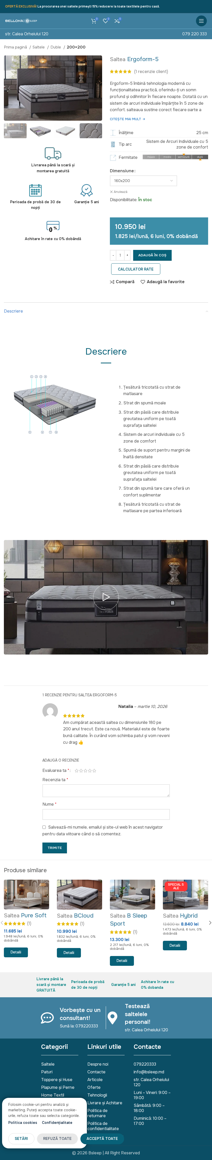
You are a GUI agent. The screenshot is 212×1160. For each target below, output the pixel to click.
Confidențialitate (57, 1122)
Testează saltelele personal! (137, 1014)
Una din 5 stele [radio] (76, 771)
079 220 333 (194, 34)
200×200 (76, 47)
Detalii (16, 952)
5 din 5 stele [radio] (94, 771)
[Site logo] (21, 20)
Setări (21, 1138)
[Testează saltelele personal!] (112, 1017)
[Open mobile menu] (201, 21)
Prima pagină (16, 47)
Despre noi (97, 1064)
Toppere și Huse (56, 1079)
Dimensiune (122, 171)
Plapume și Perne (57, 1087)
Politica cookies (22, 1122)
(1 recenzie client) (151, 71)
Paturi (46, 1072)
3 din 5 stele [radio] (85, 771)
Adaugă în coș (152, 255)
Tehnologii (97, 1095)
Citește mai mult (127, 119)
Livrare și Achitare (104, 1103)
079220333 (145, 1064)
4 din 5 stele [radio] (90, 771)
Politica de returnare (97, 1113)
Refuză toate (57, 1138)
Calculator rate (136, 269)
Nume (49, 804)
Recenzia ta (55, 779)
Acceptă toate (102, 1138)
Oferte (94, 1087)
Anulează (120, 192)
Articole (95, 1079)
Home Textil (52, 1095)
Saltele (39, 47)
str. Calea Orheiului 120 (26, 34)
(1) (29, 923)
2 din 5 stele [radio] (81, 771)
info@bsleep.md (149, 1072)
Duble (56, 47)
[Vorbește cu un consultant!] (47, 1017)
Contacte (96, 1072)
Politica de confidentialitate (103, 1126)
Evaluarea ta (55, 771)
